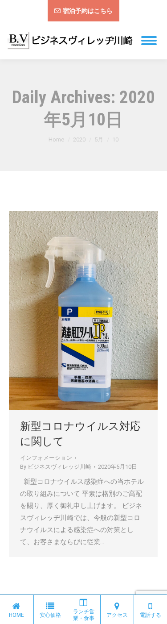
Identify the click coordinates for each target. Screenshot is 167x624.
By (55, 466)
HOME (16, 615)
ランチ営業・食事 (83, 614)
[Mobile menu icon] (149, 40)
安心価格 (50, 615)
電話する (150, 615)
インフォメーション (46, 457)
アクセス (117, 615)
